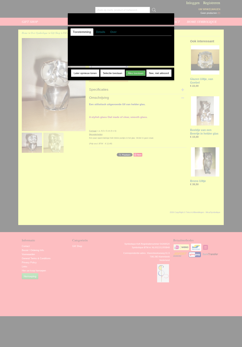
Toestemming (82, 31)
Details (100, 31)
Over (113, 31)
